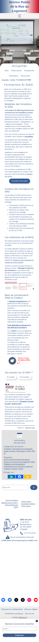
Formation (7, 469)
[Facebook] (19, 477)
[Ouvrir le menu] (19, 16)
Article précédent (12, 500)
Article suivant (26, 502)
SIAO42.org (22, 618)
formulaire (29, 136)
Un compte (10, 377)
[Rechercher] (33, 487)
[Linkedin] (11, 477)
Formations (7, 449)
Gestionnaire (16, 404)
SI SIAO (12, 80)
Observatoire (20, 451)
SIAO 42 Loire (30, 428)
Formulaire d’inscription (19, 181)
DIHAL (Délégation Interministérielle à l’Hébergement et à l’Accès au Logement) (19, 464)
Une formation (24, 377)
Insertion (12, 451)
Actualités (5, 80)
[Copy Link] (27, 477)
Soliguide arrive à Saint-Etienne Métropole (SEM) (9, 505)
